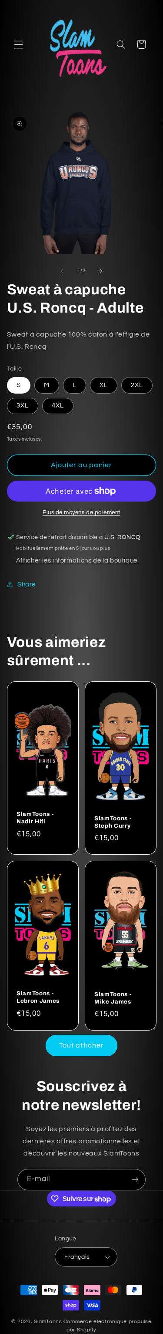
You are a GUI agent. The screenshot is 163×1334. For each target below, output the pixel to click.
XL (104, 385)
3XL (23, 405)
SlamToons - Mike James (112, 997)
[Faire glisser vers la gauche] (61, 270)
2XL (137, 385)
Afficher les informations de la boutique (76, 560)
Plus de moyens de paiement (81, 512)
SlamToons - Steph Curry (112, 822)
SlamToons (48, 1321)
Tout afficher (81, 1045)
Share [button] (26, 584)
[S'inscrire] (135, 1179)
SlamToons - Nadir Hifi (35, 818)
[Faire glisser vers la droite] (101, 270)
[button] (18, 44)
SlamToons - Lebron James (38, 997)
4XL (58, 405)
